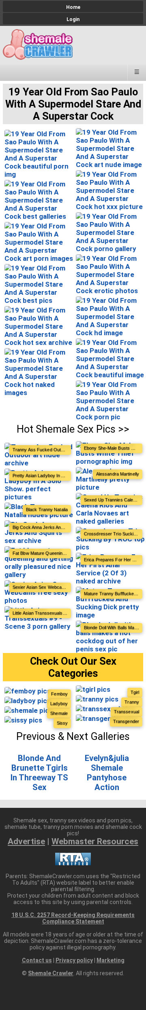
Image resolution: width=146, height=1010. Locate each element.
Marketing (111, 960)
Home (73, 7)
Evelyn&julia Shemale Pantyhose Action (107, 772)
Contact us (37, 960)
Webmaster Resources (95, 841)
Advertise (26, 841)
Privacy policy (74, 960)
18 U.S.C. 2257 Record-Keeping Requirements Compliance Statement (73, 918)
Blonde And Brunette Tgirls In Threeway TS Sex (39, 772)
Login (73, 19)
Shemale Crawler (50, 973)
